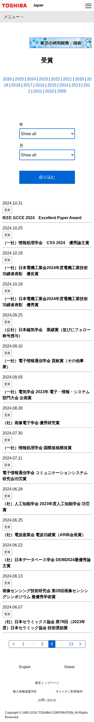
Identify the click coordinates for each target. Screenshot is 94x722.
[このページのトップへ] (84, 715)
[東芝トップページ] (16, 5)
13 (71, 644)
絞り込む (47, 177)
